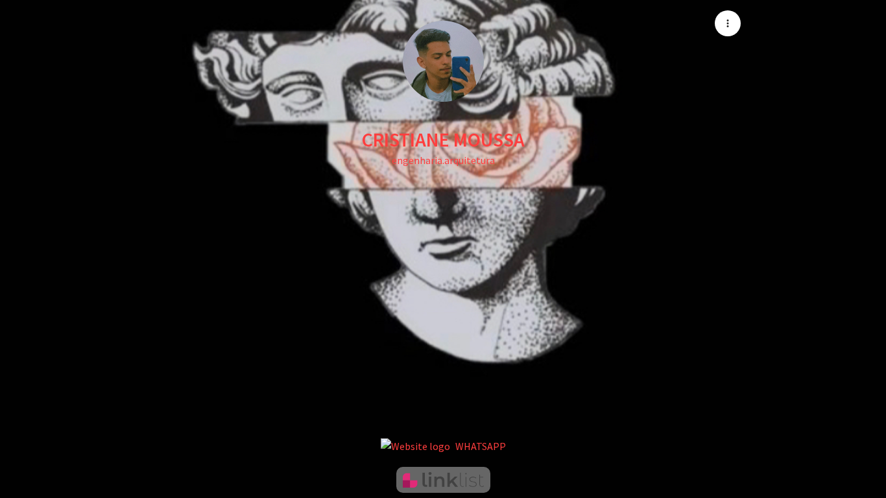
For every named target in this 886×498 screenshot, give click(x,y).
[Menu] (728, 23)
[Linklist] (443, 480)
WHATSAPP (480, 446)
